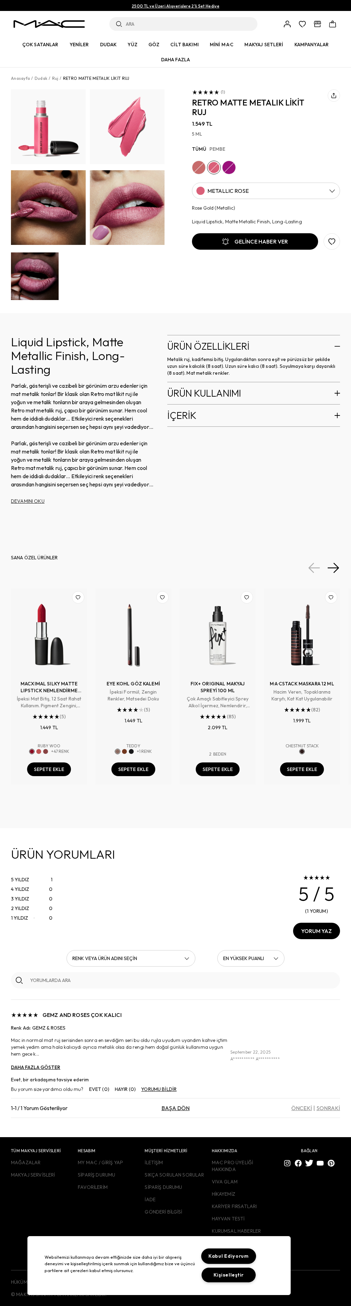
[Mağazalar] (317, 24)
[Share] (334, 95)
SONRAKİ (328, 1108)
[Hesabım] (287, 24)
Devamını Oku (28, 501)
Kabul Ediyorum (228, 1256)
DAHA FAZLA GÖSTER (35, 1067)
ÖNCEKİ (301, 1108)
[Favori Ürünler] (302, 24)
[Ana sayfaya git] (49, 24)
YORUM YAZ (316, 931)
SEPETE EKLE (49, 769)
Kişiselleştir (229, 1275)
